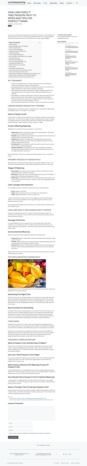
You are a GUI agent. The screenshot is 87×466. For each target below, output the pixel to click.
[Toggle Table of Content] (39, 43)
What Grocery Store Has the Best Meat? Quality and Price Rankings (71, 68)
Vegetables (53, 3)
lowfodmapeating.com (14, 463)
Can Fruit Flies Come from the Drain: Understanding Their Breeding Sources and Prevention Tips (31, 399)
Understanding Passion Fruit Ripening (19, 46)
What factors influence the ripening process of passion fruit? (25, 73)
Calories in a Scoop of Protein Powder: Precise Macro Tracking (71, 63)
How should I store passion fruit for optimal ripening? (23, 75)
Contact (69, 3)
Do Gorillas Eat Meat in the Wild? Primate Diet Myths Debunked (71, 74)
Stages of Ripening (14, 53)
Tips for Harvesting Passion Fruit (18, 61)
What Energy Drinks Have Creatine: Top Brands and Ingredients (70, 57)
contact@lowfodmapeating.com (19, 453)
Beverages (37, 3)
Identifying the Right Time (16, 63)
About (62, 3)
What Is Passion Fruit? (15, 47)
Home (29, 3)
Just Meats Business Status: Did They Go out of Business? (71, 52)
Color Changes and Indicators (17, 54)
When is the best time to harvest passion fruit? (22, 76)
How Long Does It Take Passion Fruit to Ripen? (21, 56)
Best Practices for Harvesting (17, 65)
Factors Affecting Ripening (16, 49)
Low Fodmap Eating (16, 2)
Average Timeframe (15, 58)
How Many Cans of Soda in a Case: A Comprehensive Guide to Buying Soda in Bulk (28, 398)
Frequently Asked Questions (17, 68)
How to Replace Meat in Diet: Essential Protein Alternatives (72, 47)
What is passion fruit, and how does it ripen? (21, 70)
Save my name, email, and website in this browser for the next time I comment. (30, 433)
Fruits (45, 3)
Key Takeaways (13, 44)
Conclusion (13, 66)
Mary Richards (10, 23)
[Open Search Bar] (77, 3)
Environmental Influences (16, 59)
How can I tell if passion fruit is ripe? (19, 71)
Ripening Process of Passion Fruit (18, 51)
